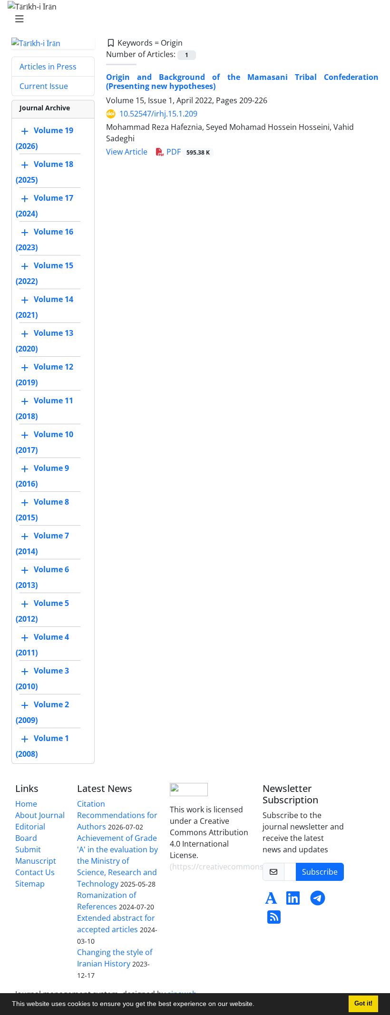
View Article (126, 151)
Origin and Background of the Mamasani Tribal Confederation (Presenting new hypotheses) (242, 81)
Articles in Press (48, 66)
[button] (257, 1005)
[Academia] (271, 901)
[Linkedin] (293, 901)
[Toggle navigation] (192, 19)
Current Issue (44, 86)
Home (26, 804)
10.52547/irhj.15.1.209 (158, 113)
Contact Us (35, 872)
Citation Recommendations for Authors (117, 815)
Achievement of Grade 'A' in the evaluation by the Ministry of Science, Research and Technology (117, 861)
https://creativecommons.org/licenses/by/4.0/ (254, 866)
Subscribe (320, 872)
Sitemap (30, 883)
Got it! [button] (363, 1003)
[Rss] (274, 920)
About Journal (40, 815)
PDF (187, 151)
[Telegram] (317, 901)
